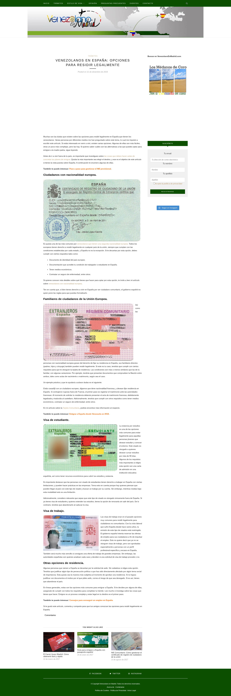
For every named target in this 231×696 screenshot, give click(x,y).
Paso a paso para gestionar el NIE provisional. (90, 169)
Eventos (134, 3)
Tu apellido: (168, 173)
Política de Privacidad (118, 690)
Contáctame (120, 687)
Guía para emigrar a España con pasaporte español (91, 651)
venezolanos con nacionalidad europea (65, 283)
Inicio (46, 3)
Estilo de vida (74, 3)
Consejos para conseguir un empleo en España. (91, 600)
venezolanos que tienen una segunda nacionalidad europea (102, 244)
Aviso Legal (131, 690)
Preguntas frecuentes (113, 3)
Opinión (93, 3)
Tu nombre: (168, 163)
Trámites (58, 3)
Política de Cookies (102, 690)
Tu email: (168, 153)
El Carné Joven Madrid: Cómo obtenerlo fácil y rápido (56, 655)
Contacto (148, 3)
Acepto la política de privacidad (168, 183)
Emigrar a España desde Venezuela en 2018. (89, 414)
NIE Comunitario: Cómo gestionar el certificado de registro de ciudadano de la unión (126, 655)
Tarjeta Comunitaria (71, 408)
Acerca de (110, 687)
